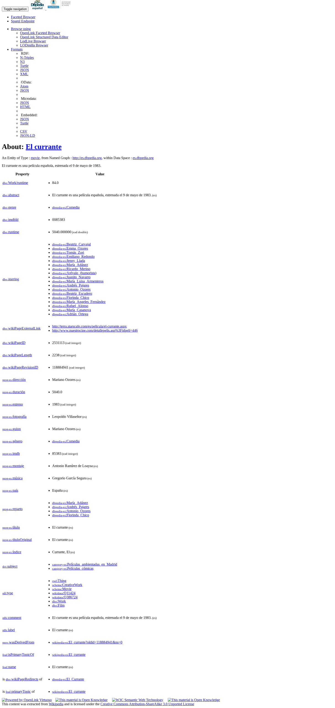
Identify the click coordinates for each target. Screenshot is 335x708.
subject (10, 566)
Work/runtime (15, 183)
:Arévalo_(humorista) (74, 273)
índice (12, 552)
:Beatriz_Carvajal (71, 244)
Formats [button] (17, 49)
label (9, 630)
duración (14, 392)
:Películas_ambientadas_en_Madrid (84, 564)
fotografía (14, 417)
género (12, 441)
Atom (24, 86)
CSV (23, 131)
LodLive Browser (33, 41)
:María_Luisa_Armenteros (77, 281)
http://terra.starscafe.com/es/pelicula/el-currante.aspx (89, 326)
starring (11, 279)
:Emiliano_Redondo (73, 256)
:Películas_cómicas (72, 568)
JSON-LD (27, 135)
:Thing (59, 581)
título (11, 527)
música (13, 478)
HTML (25, 107)
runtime (11, 232)
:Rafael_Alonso (70, 306)
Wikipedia (56, 704)
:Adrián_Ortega (70, 314)
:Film (58, 605)
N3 (22, 62)
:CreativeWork (67, 585)
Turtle (24, 66)
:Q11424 (63, 593)
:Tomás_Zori (68, 252)
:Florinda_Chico (70, 298)
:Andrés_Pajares (70, 285)
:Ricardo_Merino (71, 269)
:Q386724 (64, 597)
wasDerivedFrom (18, 642)
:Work (59, 601)
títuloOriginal (17, 540)
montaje (13, 466)
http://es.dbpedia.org (87, 158)
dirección (14, 380)
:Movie (62, 589)
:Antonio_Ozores (71, 289)
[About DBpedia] (37, 9)
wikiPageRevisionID (20, 367)
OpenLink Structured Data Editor (44, 37)
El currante (44, 146)
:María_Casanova (71, 310)
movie (35, 158)
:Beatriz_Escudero (72, 293)
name (9, 667)
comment (12, 618)
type (8, 593)
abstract (11, 195)
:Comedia (66, 207)
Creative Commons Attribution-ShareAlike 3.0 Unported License (147, 704)
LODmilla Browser (34, 45)
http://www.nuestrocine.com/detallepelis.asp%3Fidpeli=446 (95, 330)
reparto (13, 509)
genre (9, 207)
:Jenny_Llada (68, 261)
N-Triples (27, 57)
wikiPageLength (17, 355)
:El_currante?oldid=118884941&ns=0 (87, 642)
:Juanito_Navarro (71, 277)
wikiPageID (14, 343)
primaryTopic (18, 691)
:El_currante (68, 654)
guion (12, 429)
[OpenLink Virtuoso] (27, 700)
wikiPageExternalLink (22, 328)
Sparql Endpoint (22, 21)
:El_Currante (68, 679)
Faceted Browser (23, 17)
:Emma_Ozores (70, 248)
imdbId (10, 220)
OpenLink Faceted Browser (40, 33)
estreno (13, 404)
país (10, 490)
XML (24, 74)
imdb (11, 453)
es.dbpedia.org (143, 158)
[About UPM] (60, 9)
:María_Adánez (70, 265)
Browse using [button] (21, 29)
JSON (24, 70)
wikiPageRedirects (22, 679)
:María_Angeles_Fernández (79, 302)
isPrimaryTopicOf (18, 654)
